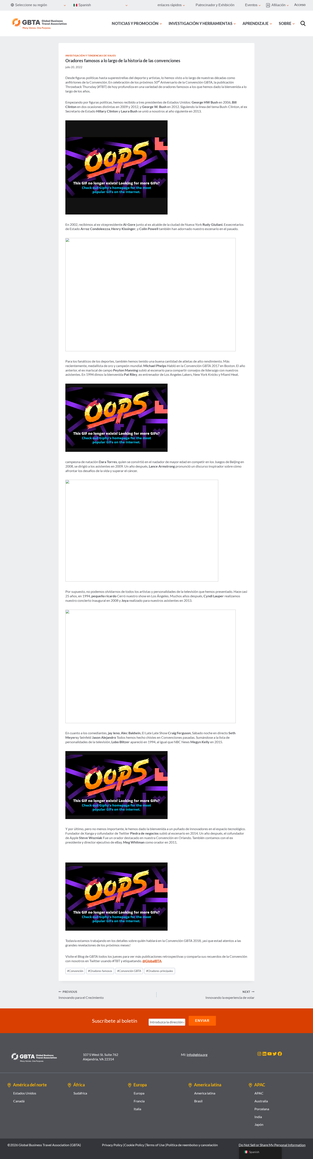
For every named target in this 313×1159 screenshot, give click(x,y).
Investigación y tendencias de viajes (90, 55)
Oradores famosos (100, 971)
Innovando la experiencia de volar (229, 995)
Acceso (300, 5)
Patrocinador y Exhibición (215, 5)
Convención (75, 971)
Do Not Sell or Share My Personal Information (272, 1145)
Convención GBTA (129, 971)
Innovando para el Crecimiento (81, 995)
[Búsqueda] (303, 23)
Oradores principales (159, 971)
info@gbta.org (197, 1054)
